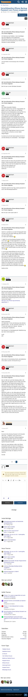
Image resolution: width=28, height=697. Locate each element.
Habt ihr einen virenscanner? (11, 530)
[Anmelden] (22, 2)
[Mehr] (25, 29)
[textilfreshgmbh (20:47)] (9, 584)
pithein (5, 532)
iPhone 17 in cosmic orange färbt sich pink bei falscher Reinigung (14, 596)
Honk (5, 554)
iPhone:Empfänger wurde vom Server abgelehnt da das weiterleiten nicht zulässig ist (15, 618)
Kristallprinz (23, 638)
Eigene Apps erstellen (9, 526)
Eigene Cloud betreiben (10, 540)
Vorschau (7, 502)
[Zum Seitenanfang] (25, 695)
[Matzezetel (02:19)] (3, 584)
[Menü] (26, 1)
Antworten (20, 502)
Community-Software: (14, 694)
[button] (4, 498)
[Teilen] (26, 18)
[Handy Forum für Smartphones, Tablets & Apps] (5, 1)
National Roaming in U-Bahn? (11, 571)
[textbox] (14, 489)
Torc (5, 524)
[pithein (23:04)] (6, 584)
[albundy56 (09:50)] (11, 584)
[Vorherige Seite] (12, 462)
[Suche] (18, 1)
